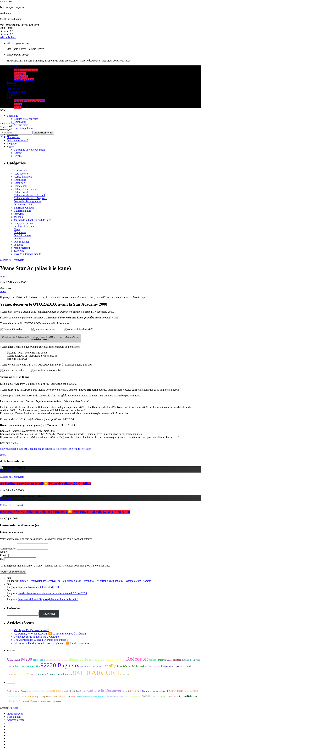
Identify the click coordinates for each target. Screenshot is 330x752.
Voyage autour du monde (27, 253)
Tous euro (19, 250)
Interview (19, 213)
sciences (177, 660)
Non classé (20, 232)
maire (10, 666)
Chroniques (20, 179)
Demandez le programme (27, 201)
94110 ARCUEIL (97, 673)
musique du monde (24, 226)
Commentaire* (8, 548)
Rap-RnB (24, 448)
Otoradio (13, 707)
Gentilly (108, 666)
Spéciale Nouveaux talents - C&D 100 (39, 587)
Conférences (20, 185)
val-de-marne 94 (115, 659)
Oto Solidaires (21, 241)
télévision (86, 448)
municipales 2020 (57, 659)
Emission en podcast (176, 666)
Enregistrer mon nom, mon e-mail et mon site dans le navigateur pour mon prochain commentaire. (57, 565)
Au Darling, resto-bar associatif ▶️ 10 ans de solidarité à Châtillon (45, 483)
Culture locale (21, 192)
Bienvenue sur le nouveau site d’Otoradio (36, 636)
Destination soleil (23, 204)
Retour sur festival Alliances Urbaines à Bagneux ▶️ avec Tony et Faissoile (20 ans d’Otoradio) (65, 512)
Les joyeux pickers (24, 223)
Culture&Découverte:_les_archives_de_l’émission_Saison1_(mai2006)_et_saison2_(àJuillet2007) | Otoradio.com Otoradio (84, 580)
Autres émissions (23, 176)
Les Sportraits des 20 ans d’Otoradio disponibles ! (41, 639)
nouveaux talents (9, 448)
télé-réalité (74, 448)
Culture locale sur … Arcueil (29, 195)
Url (2, 559)
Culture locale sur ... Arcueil (155, 691)
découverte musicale (86, 659)
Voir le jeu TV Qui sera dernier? (31, 630)
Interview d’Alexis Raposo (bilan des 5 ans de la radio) (48, 599)
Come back (20, 182)
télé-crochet (62, 448)
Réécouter (137, 659)
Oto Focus (19, 238)
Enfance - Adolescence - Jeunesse (54, 674)
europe (126, 674)
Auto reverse (21, 173)
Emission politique (24, 207)
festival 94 (23, 674)
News (17, 229)
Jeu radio (19, 216)
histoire (168, 660)
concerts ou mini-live (90, 666)
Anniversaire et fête (27, 666)
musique (12, 674)
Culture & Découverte (26, 189)
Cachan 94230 (19, 659)
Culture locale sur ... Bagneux (183, 691)
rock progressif (22, 247)
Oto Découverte (22, 235)
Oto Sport (153, 666)
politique (18, 244)
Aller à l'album (8, 37)
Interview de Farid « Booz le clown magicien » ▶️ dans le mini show (51, 643)
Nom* (3, 551)
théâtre (161, 660)
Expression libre (22, 210)
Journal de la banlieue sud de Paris (32, 219)
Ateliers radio (21, 170)
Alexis (14, 442)
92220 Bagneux (60, 665)
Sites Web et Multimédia (131, 666)
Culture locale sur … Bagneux (30, 198)
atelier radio (39, 659)
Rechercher (43, 132)
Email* (4, 555)
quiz (32, 674)
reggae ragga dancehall (42, 448)
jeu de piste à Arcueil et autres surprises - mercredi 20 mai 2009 (52, 593)
